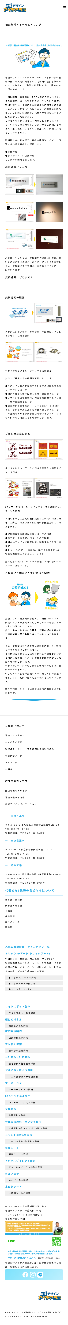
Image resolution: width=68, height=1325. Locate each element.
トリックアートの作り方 (22, 983)
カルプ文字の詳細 (18, 1180)
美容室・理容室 (13, 905)
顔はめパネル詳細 (18, 1026)
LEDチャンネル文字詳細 (22, 1102)
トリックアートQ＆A (20, 989)
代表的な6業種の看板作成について (29, 891)
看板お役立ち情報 (15, 797)
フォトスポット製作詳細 (22, 1013)
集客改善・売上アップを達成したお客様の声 (29, 749)
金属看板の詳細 (17, 1115)
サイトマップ (12, 762)
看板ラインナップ (15, 735)
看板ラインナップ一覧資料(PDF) (23, 1210)
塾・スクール (12, 922)
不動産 (9, 911)
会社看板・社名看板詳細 (22, 1064)
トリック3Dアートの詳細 (22, 978)
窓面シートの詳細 (18, 1154)
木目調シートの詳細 (20, 1193)
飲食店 (9, 927)
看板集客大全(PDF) (16, 1219)
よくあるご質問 (13, 742)
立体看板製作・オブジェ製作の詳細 (28, 1128)
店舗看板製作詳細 (18, 1038)
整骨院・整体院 (13, 900)
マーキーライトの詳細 (21, 1089)
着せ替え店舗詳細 (18, 1050)
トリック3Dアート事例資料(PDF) (23, 1215)
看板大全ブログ (13, 756)
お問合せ (10, 769)
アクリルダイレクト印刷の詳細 (26, 1167)
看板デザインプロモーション (21, 804)
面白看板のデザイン (16, 791)
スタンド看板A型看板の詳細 (24, 1141)
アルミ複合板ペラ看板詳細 (23, 1077)
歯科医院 (10, 916)
